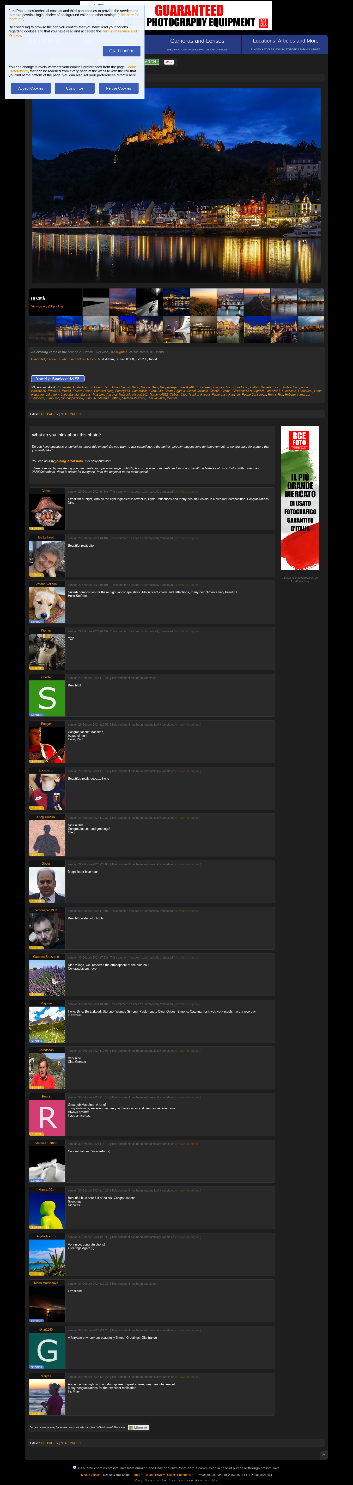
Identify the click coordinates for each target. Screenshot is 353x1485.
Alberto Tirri (101, 387)
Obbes (174, 394)
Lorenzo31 (273, 391)
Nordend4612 (159, 394)
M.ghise (121, 352)
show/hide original (187, 491)
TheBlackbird (156, 398)
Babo (135, 387)
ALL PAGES (49, 414)
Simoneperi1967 (72, 398)
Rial (280, 394)
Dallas (254, 387)
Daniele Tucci (270, 387)
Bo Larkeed (203, 387)
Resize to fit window (179, 96)
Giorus (226, 391)
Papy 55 (234, 394)
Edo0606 (54, 391)
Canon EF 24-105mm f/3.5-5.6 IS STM (74, 359)
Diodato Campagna (294, 387)
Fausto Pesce (82, 391)
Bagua (145, 387)
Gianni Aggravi (174, 391)
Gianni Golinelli (197, 391)
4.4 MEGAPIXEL (180, 274)
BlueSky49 (186, 387)
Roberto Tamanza (297, 394)
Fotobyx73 (122, 391)
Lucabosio (289, 391)
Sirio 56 (90, 398)
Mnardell (124, 394)
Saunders (37, 398)
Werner (172, 398)
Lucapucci (305, 391)
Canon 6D (38, 359)
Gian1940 (156, 391)
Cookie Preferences (180, 1475)
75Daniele (64, 387)
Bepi (155, 387)
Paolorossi (219, 394)
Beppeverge (168, 387)
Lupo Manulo (70, 394)
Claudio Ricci (222, 387)
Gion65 (214, 391)
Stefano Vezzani (133, 398)
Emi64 (66, 391)
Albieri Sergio (120, 387)
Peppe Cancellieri (254, 394)
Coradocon (240, 387)
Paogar (205, 394)
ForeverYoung (103, 391)
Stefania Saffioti (109, 398)
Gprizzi (259, 391)
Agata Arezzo (82, 387)
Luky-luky (52, 394)
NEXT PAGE (71, 414)
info (306, 581)
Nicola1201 (140, 394)
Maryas (85, 394)
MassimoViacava (105, 394)
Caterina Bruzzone (46, 957)
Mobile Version (91, 1475)
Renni (272, 394)
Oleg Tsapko (189, 394)
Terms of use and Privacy (148, 1475)
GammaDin (139, 391)
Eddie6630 (38, 391)
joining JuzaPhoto (69, 461)
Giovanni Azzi (242, 391)
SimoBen (52, 398)
